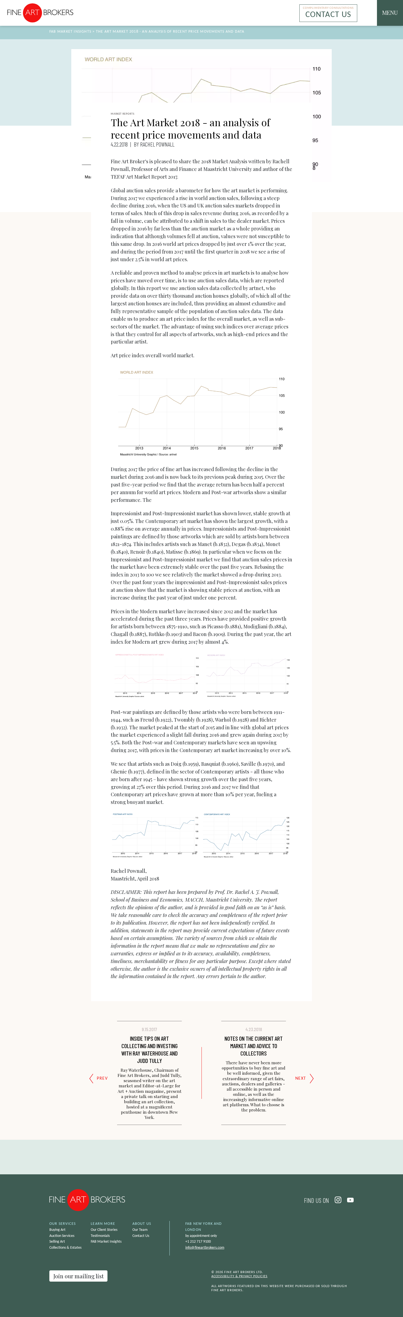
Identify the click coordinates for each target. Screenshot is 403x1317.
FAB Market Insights (70, 31)
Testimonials (100, 1236)
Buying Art (57, 1230)
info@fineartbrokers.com (204, 1248)
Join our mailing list (78, 1276)
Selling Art (57, 1242)
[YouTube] (348, 1200)
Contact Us (140, 1236)
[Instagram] (336, 1200)
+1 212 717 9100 (198, 1242)
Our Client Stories (104, 1230)
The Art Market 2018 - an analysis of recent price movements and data (170, 31)
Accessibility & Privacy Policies (239, 1276)
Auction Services (61, 1236)
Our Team (139, 1230)
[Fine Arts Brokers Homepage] (40, 13)
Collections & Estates (65, 1248)
